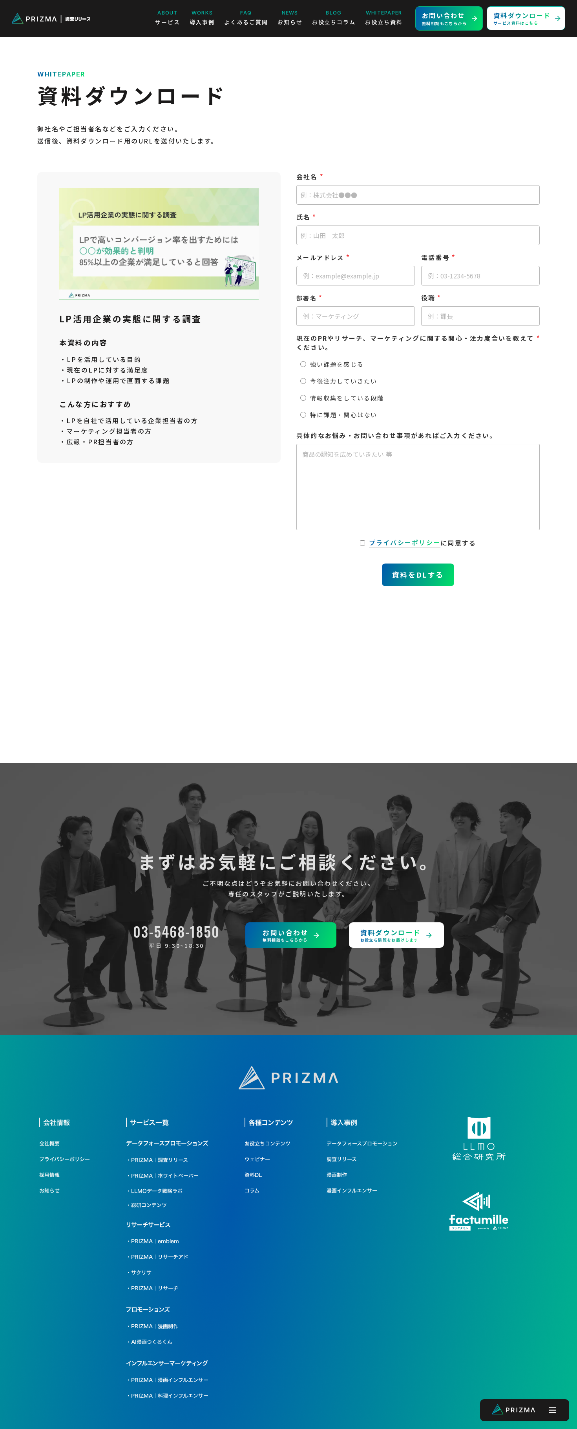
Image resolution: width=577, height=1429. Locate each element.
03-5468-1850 (176, 931)
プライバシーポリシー (404, 542)
